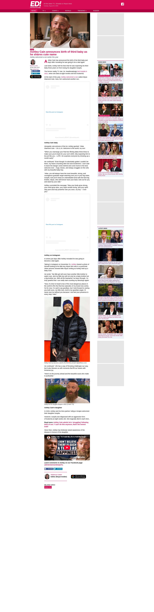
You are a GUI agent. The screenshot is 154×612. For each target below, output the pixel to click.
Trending (82, 11)
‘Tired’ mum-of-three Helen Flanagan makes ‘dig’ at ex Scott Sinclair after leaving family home (110, 174)
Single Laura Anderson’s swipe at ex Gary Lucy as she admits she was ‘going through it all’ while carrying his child (110, 139)
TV (44, 11)
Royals (68, 11)
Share (35, 71)
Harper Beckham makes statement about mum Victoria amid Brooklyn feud (109, 156)
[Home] (35, 4)
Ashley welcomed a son (69, 77)
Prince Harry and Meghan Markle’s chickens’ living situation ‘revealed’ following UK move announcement (110, 245)
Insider (96, 11)
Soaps (55, 11)
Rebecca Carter (34, 65)
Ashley (73, 264)
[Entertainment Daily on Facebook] (122, 4)
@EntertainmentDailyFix (53, 465)
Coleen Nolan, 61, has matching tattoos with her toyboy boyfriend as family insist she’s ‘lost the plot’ (109, 317)
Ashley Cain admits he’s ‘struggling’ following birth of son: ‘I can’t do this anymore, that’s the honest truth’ (66, 424)
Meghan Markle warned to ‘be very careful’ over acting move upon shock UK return (110, 262)
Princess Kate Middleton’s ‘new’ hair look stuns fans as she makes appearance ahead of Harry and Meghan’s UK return (109, 280)
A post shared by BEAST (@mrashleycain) (67, 137)
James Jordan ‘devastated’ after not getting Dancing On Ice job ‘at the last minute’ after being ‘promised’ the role (110, 335)
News (33, 11)
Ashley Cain (36, 69)
